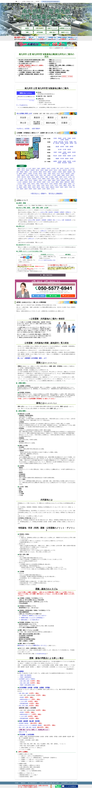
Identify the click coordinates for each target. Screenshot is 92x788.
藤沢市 (25, 173)
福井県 (69, 149)
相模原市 (43, 168)
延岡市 (25, 187)
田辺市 (57, 187)
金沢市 (47, 185)
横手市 (38, 187)
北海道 (55, 138)
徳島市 (26, 188)
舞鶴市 (43, 178)
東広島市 (34, 178)
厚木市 (40, 173)
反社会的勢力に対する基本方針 (69, 783)
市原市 (40, 175)
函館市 (37, 176)
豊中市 (37, 170)
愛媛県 (57, 158)
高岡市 (29, 187)
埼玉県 (66, 141)
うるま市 (19, 183)
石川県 (64, 149)
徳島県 (66, 158)
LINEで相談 (54, 295)
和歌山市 (52, 187)
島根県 (69, 155)
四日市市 (39, 181)
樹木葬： (27, 697)
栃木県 (57, 143)
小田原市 (30, 173)
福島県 (66, 139)
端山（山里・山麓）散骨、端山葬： (34, 727)
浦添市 (24, 183)
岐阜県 (62, 146)
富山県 (59, 149)
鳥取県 (64, 155)
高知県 (71, 158)
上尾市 (72, 173)
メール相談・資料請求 (39, 295)
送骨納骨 (56, 212)
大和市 (44, 173)
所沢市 (62, 173)
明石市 (67, 175)
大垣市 (26, 180)
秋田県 (74, 138)
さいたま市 (28, 168)
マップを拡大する (22, 105)
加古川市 (24, 176)
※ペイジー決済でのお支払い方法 (46, 260)
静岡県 (71, 146)
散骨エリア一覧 (23, 732)
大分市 (33, 185)
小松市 (56, 185)
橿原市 (65, 183)
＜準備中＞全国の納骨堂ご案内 (27, 685)
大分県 (74, 161)
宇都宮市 (35, 180)
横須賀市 (70, 171)
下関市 (37, 183)
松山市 (46, 183)
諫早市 (60, 183)
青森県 (59, 138)
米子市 (52, 188)
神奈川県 (61, 141)
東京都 (55, 141)
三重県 (66, 146)
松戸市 (36, 175)
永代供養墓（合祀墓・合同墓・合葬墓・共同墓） (35, 687)
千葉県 (70, 141)
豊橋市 (21, 171)
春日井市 (35, 171)
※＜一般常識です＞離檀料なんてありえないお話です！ (33, 615)
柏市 (45, 175)
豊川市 (44, 171)
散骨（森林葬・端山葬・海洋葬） (30, 721)
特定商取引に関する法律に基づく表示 (49, 783)
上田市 (70, 178)
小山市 (44, 180)
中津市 (42, 185)
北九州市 (67, 168)
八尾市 (59, 170)
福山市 (29, 178)
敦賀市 (21, 188)
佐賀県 (59, 161)
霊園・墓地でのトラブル (46, 589)
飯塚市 (64, 171)
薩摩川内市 (67, 181)
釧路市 (56, 176)
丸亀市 (47, 187)
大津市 (28, 183)
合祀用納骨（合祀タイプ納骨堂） (27, 679)
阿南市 (30, 188)
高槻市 (46, 170)
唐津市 (66, 187)
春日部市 (68, 173)
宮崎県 (59, 162)
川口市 (58, 173)
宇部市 (41, 183)
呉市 (26, 178)
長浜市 (33, 183)
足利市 (40, 180)
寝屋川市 (65, 170)
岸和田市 (33, 170)
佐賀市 (61, 187)
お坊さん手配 (44, 212)
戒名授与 (51, 212)
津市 (35, 181)
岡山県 (55, 155)
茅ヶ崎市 (35, 173)
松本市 (66, 178)
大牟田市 (60, 171)
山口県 (74, 155)
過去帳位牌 (68, 220)
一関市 (25, 185)
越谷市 (23, 175)
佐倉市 (48, 175)
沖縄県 (69, 162)
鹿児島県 (64, 162)
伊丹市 (18, 176)
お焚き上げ (43, 230)
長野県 (71, 143)
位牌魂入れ (68, 212)
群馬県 (62, 143)
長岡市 (52, 178)
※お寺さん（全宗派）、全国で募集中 (28, 128)
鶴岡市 (65, 185)
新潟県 (66, 143)
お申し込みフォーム (68, 295)
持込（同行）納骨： (30, 683)
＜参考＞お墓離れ (22, 751)
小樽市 (46, 176)
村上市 (61, 178)
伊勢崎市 (63, 180)
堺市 (58, 168)
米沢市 (69, 185)
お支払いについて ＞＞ (71, 48)
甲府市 (70, 187)
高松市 (42, 187)
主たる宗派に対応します (24, 113)
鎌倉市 (20, 173)
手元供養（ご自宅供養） (27, 734)
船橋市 (32, 175)
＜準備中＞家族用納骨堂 (25, 677)
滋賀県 (69, 152)
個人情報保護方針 (32, 783)
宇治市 (39, 178)
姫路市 (58, 175)
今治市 (50, 183)
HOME (16, 783)
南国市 (39, 188)
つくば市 (21, 178)
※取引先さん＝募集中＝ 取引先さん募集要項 (46, 193)
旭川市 (33, 176)
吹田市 (41, 170)
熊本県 (69, 161)
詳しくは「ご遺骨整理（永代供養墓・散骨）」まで (32, 358)
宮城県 (69, 138)
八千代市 (54, 175)
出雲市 (43, 188)
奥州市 (29, 185)
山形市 (60, 185)
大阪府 (55, 152)
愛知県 (57, 146)
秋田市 (33, 187)
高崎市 (53, 180)
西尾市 (49, 171)
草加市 (18, 175)
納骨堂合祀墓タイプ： (30, 699)
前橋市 (49, 180)
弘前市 (20, 185)
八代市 (48, 181)
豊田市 (40, 171)
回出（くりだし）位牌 (58, 220)
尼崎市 (63, 175)
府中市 (23, 170)
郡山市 (30, 181)
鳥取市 (48, 188)
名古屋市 (53, 168)
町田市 (18, 170)
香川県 (62, 158)
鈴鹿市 (43, 181)
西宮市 (72, 175)
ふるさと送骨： (29, 701)
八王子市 (72, 168)
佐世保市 (56, 183)
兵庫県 (64, 152)
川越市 (49, 173)
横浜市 (34, 168)
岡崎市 (26, 171)
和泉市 (69, 170)
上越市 (57, 178)
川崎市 (38, 168)
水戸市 (69, 176)
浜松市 (48, 168)
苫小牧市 (51, 176)
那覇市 (72, 181)
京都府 (59, 152)
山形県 (62, 139)
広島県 (59, 155)
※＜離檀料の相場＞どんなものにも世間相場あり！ (32, 617)
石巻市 (48, 178)
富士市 (65, 176)
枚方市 (50, 170)
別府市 (38, 185)
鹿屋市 (61, 181)
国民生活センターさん (24, 645)
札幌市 (18, 168)
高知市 (34, 188)
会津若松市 (25, 181)
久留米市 (54, 171)
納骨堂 (21, 671)
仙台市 (23, 168)
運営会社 (23, 783)
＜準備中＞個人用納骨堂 (25, 675)
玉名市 (52, 181)
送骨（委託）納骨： (30, 681)
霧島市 (57, 181)
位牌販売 (62, 212)
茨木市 (55, 170)
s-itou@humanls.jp (41, 653)
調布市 (27, 170)
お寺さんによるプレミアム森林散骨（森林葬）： (37, 725)
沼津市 (60, 176)
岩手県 (64, 138)
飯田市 (21, 180)
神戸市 (61, 168)
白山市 (51, 185)
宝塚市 (28, 176)
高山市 (30, 180)
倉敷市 (68, 180)
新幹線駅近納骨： (30, 703)
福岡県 (55, 161)
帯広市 (41, 176)
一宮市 (30, 171)
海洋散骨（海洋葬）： (31, 723)
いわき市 (19, 181)
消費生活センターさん (40, 645)
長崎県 (64, 161)
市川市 (27, 175)
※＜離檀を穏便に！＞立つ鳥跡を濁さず (29, 619)
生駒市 (69, 183)
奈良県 (74, 152)
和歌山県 (64, 153)
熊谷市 (53, 173)
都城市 (20, 187)
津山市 (72, 180)
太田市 (58, 180)
